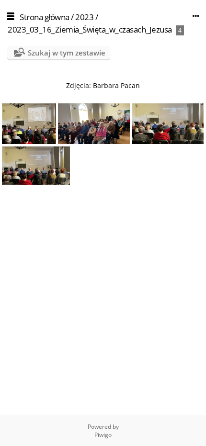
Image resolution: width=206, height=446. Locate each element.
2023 (84, 16)
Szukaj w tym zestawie (66, 52)
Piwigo (103, 435)
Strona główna (44, 16)
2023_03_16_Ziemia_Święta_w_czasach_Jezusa (90, 29)
